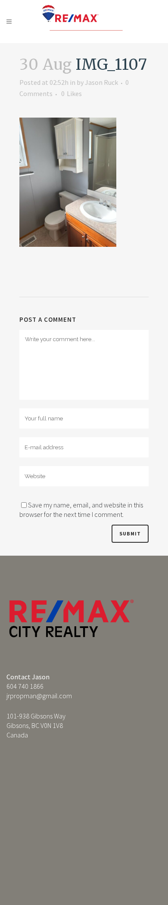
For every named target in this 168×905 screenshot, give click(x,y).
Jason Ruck (101, 82)
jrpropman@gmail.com (39, 695)
